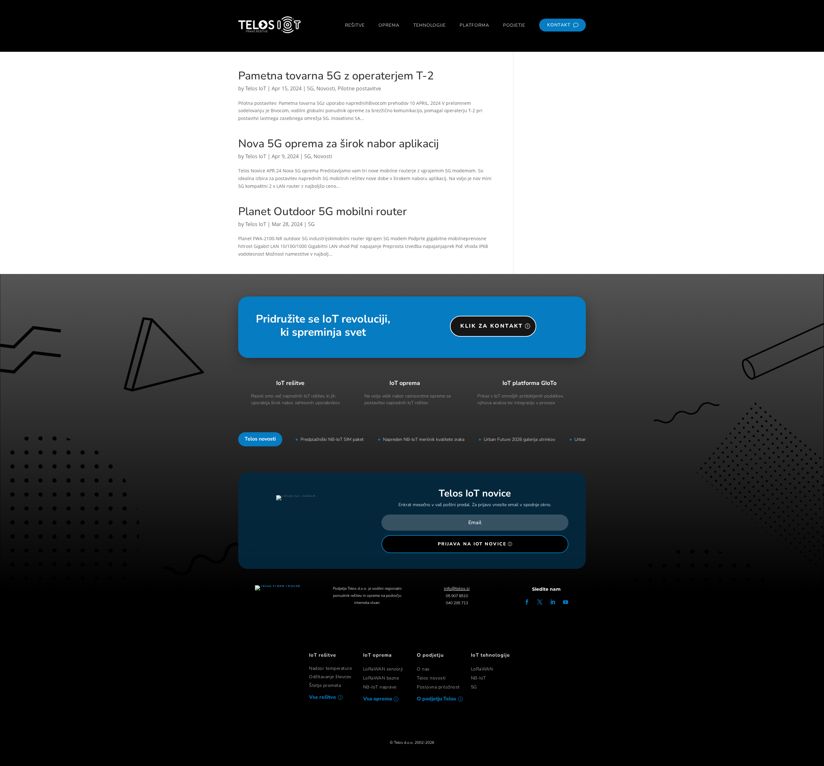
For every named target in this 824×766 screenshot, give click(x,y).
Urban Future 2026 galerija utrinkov (507, 439)
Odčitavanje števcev (330, 677)
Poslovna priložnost (438, 687)
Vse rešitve (322, 697)
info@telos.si (457, 589)
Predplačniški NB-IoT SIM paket (319, 439)
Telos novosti (431, 678)
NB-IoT (478, 678)
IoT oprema (404, 383)
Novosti (325, 88)
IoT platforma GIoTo (529, 383)
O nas (423, 669)
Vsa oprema (377, 698)
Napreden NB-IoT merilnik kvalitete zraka (411, 439)
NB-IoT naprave (380, 687)
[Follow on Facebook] (527, 602)
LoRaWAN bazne (381, 678)
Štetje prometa (325, 685)
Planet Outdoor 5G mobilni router (322, 211)
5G (310, 88)
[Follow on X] (540, 602)
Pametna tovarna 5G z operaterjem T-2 (336, 75)
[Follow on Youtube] (565, 602)
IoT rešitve (290, 383)
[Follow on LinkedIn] (553, 602)
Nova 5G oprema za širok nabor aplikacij (338, 143)
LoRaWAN (482, 669)
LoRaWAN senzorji (383, 669)
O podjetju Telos (436, 698)
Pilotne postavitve (359, 88)
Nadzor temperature (330, 668)
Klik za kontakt (491, 326)
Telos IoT (255, 88)
